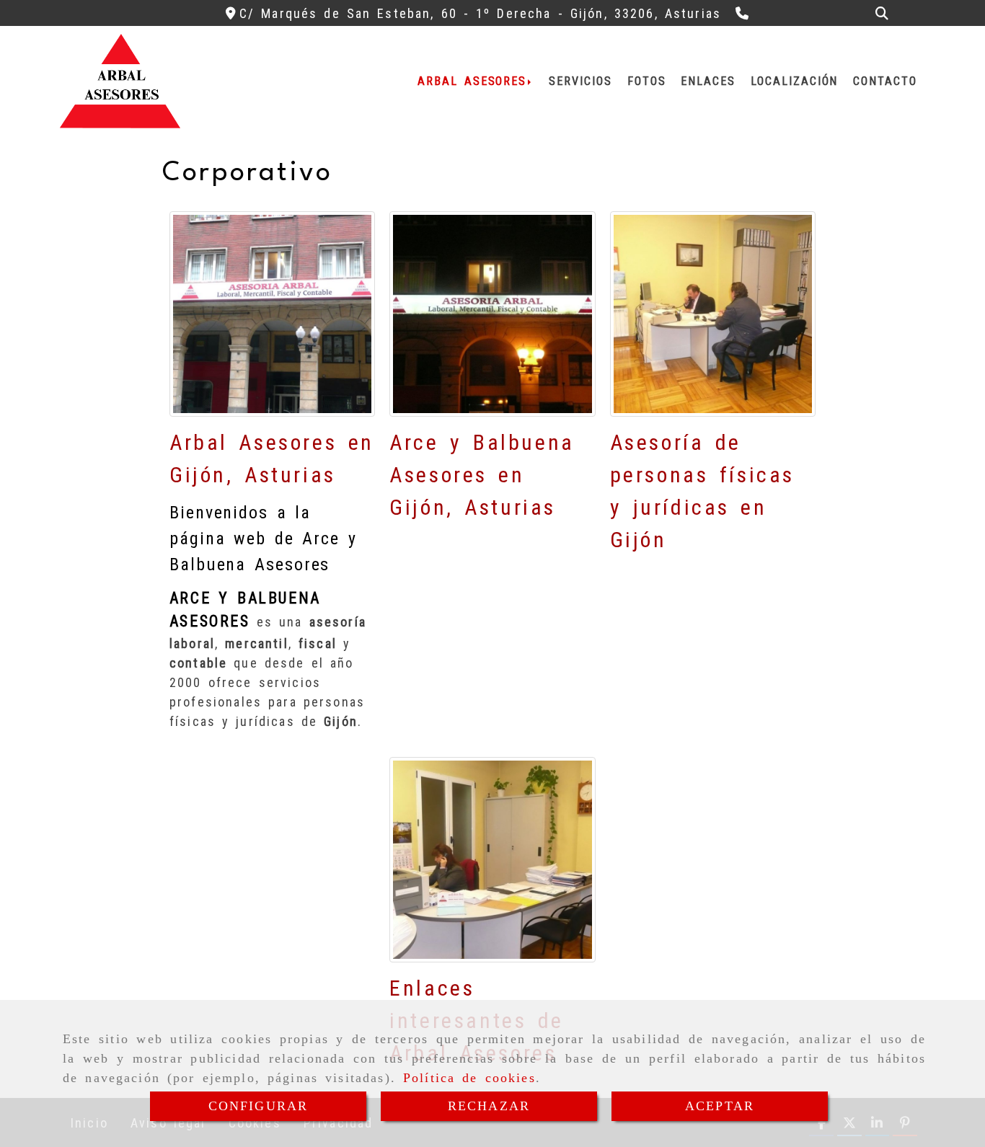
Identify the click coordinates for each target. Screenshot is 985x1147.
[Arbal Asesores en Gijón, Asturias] (272, 314)
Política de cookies (469, 1078)
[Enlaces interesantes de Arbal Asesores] (492, 859)
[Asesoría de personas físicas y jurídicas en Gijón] (713, 314)
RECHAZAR (489, 1106)
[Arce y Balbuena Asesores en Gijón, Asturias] (492, 314)
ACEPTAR (719, 1106)
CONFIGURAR (258, 1106)
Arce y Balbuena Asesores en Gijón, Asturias (482, 475)
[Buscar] (882, 13)
